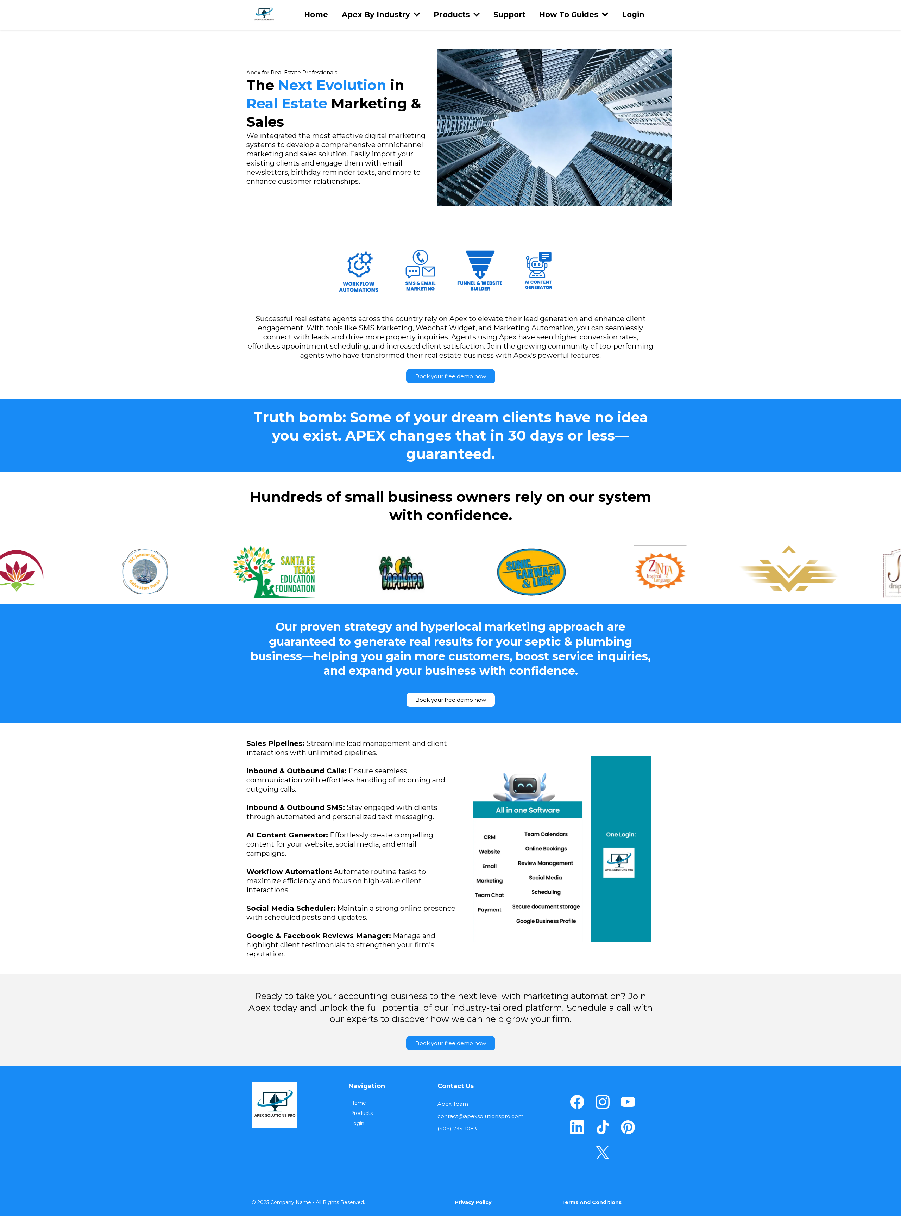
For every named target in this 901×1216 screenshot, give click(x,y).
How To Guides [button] (569, 14)
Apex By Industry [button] (377, 14)
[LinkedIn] (577, 1127)
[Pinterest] (628, 1127)
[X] (602, 1152)
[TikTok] (602, 1127)
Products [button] (453, 14)
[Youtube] (628, 1102)
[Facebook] (577, 1102)
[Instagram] (602, 1102)
